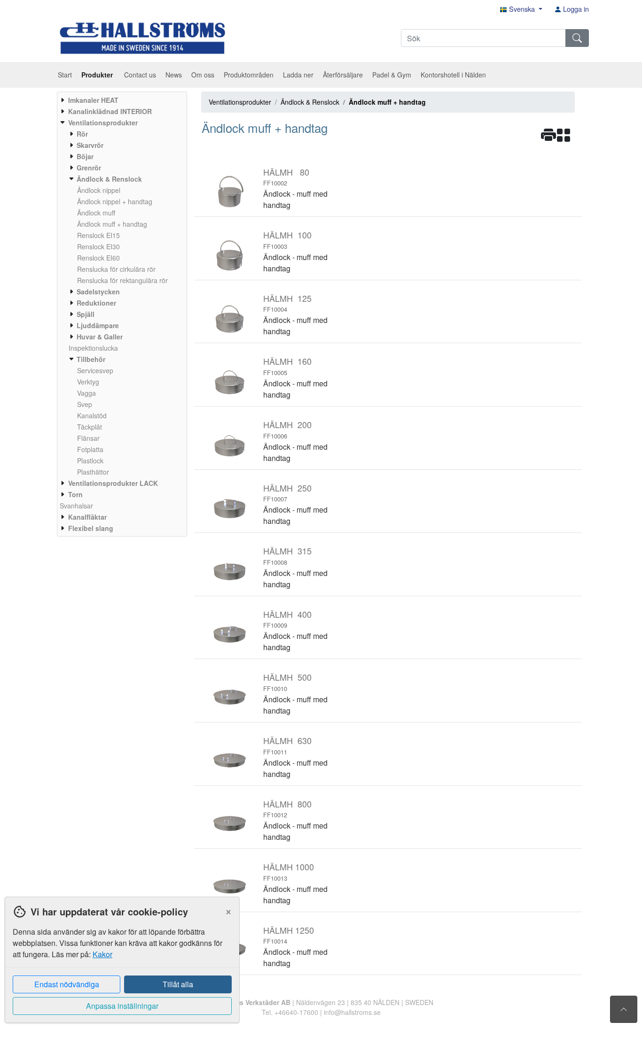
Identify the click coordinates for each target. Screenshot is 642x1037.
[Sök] (577, 38)
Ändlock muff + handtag (387, 102)
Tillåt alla (178, 984)
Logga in (575, 9)
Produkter (98, 74)
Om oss (202, 74)
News (173, 74)
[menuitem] (121, 100)
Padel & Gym (391, 74)
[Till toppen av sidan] (623, 1009)
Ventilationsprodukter (240, 102)
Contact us (140, 74)
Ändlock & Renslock (310, 102)
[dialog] (120, 967)
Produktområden (249, 74)
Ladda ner (298, 74)
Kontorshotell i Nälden (453, 74)
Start (65, 74)
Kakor (102, 954)
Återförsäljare (343, 74)
